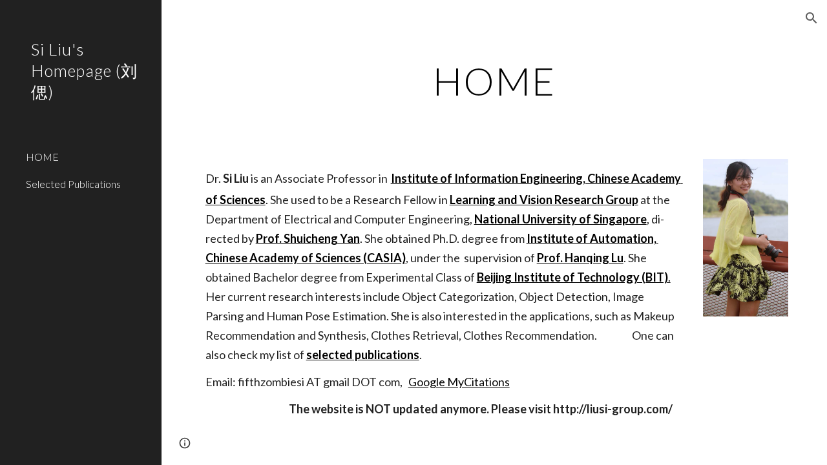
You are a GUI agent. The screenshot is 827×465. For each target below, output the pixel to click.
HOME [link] (42, 156)
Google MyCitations (459, 382)
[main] (493, 80)
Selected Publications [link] (73, 184)
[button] (811, 18)
